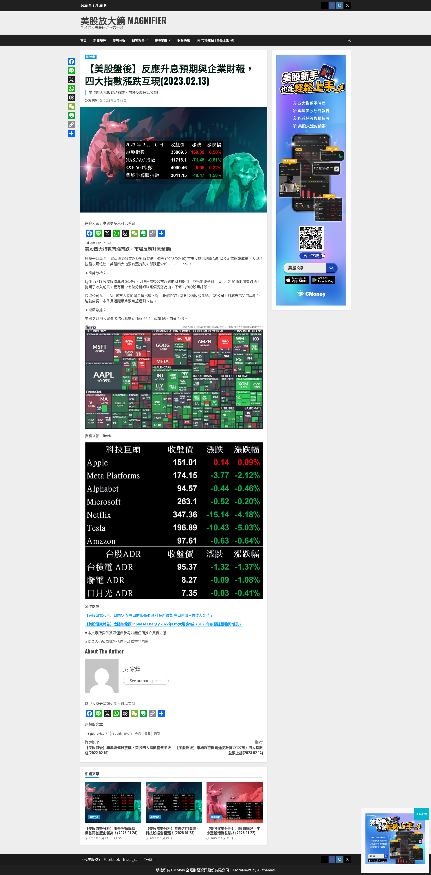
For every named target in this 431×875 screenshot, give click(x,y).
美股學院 (161, 40)
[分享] (71, 133)
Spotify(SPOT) (122, 733)
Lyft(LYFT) (103, 733)
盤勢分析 (119, 40)
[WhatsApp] (71, 88)
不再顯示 (421, 814)
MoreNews (242, 870)
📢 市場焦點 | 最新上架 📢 (215, 40)
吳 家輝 (92, 100)
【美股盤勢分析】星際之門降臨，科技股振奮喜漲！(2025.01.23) (174, 802)
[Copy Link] (71, 124)
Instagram (132, 859)
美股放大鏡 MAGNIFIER (123, 20)
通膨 (157, 733)
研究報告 (138, 40)
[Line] (71, 70)
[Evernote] (71, 115)
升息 (138, 733)
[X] (71, 79)
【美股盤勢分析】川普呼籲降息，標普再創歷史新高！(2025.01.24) (113, 802)
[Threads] (71, 97)
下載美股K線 (90, 859)
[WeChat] (71, 106)
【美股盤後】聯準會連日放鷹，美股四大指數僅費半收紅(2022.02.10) (128, 747)
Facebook (112, 859)
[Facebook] (71, 61)
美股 (147, 733)
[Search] (349, 40)
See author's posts (146, 680)
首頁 (83, 40)
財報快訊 (183, 40)
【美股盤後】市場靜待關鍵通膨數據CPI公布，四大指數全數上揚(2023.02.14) (219, 747)
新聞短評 (99, 40)
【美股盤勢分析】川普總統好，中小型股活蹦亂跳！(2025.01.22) (235, 802)
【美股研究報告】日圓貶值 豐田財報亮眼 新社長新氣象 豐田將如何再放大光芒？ (149, 615)
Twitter (150, 859)
